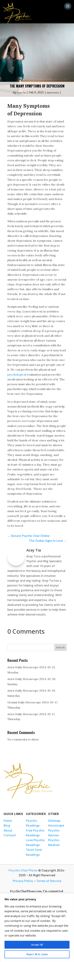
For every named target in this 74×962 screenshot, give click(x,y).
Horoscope (56, 825)
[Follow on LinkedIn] (17, 803)
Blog (7, 825)
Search (60, 647)
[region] (37, 927)
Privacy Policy (23, 881)
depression (53, 92)
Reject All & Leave (37, 954)
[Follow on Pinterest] (31, 803)
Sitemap (54, 821)
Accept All (37, 944)
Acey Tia (21, 92)
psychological (16, 374)
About (8, 830)
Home (8, 821)
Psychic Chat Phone (23, 870)
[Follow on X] (11, 803)
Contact (10, 835)
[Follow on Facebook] (4, 803)
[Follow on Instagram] (23, 803)
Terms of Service (48, 881)
